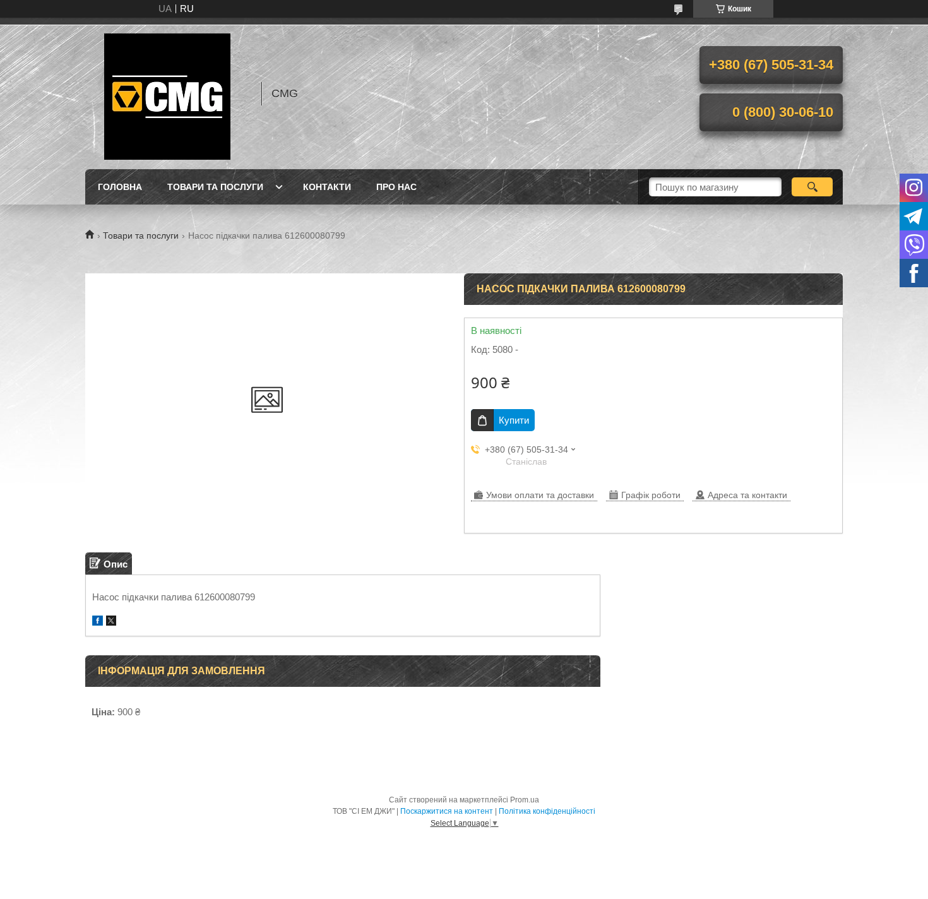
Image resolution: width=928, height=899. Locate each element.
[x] (111, 622)
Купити (514, 420)
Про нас (396, 187)
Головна (120, 187)
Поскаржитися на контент (446, 811)
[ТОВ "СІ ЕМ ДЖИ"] (167, 93)
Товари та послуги (215, 187)
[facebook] (97, 622)
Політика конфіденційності (547, 811)
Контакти (327, 187)
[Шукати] (812, 186)
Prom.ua (524, 799)
